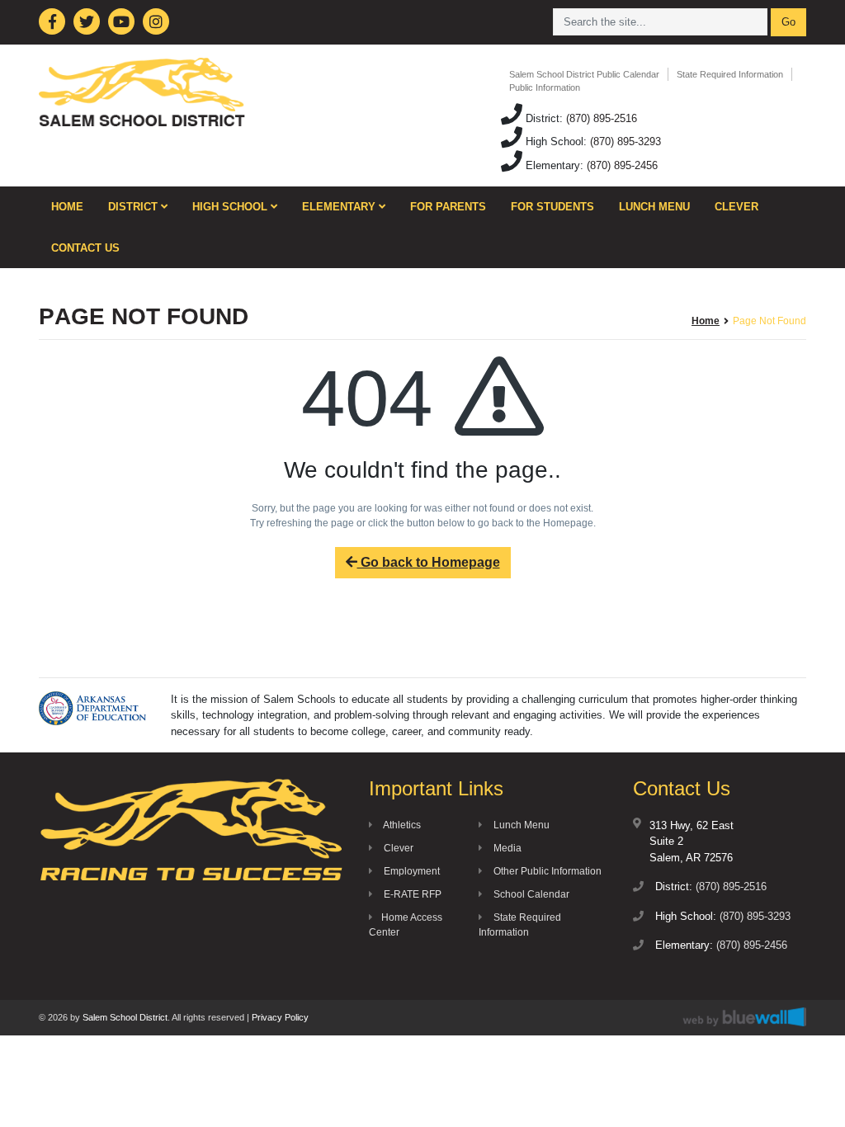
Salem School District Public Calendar (584, 74)
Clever (736, 206)
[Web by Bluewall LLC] (744, 1016)
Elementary (340, 206)
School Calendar (530, 894)
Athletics (401, 825)
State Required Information (730, 74)
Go (788, 22)
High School (231, 206)
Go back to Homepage (428, 562)
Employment (410, 871)
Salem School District (125, 1017)
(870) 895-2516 (601, 118)
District (134, 206)
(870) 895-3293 (625, 141)
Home (67, 206)
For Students (552, 206)
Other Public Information (546, 871)
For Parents (448, 206)
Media (506, 848)
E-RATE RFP (411, 894)
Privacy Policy (280, 1017)
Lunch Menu (654, 206)
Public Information (544, 87)
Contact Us (85, 248)
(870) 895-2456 (622, 165)
